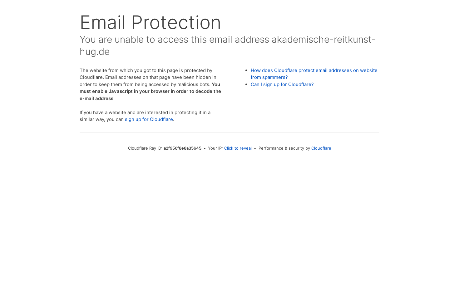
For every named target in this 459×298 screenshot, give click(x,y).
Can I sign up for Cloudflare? (282, 84)
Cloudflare (321, 148)
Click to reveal (238, 148)
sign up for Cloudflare (149, 119)
